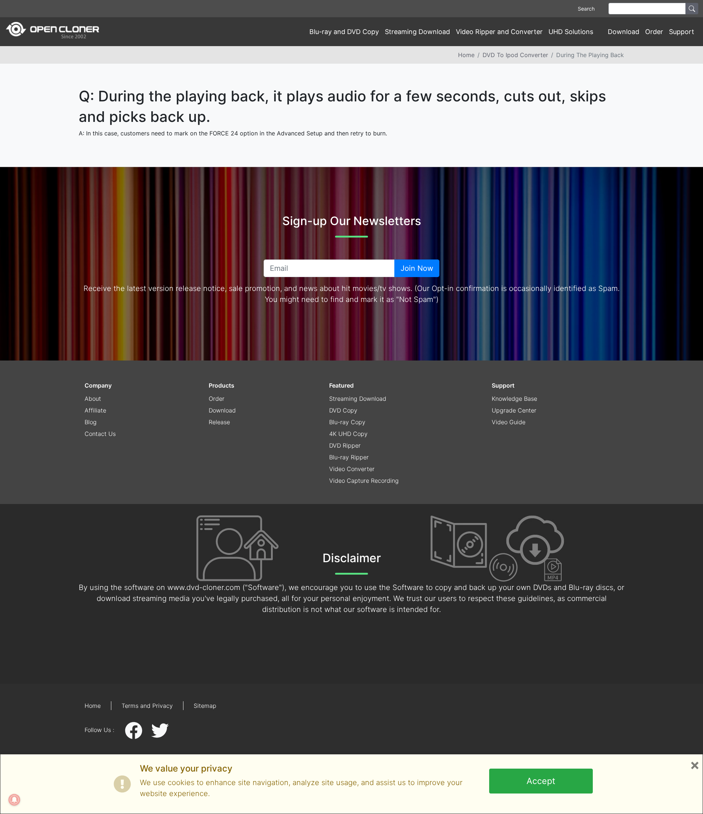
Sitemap (205, 705)
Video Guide (508, 422)
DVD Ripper (345, 445)
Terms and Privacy (147, 705)
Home (466, 55)
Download (623, 32)
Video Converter (352, 469)
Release (219, 422)
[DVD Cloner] (52, 31)
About (93, 398)
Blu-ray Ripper (349, 457)
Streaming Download (417, 32)
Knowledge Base (514, 398)
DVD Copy (343, 410)
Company (98, 385)
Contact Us (100, 433)
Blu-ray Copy (347, 422)
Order (654, 32)
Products (221, 385)
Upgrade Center (514, 410)
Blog (91, 422)
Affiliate (95, 410)
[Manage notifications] (14, 800)
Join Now (417, 268)
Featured (341, 385)
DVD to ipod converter (515, 55)
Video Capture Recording (364, 480)
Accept (541, 781)
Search (586, 8)
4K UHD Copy (348, 433)
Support (503, 385)
